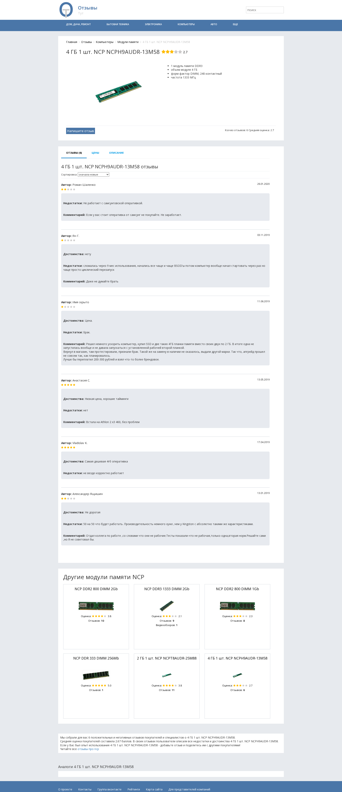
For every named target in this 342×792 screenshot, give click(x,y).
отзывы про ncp (88, 749)
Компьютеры (186, 24)
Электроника (153, 24)
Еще (235, 24)
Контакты (84, 789)
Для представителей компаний (189, 789)
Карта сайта (154, 789)
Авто (214, 24)
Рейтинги (133, 789)
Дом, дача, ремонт (78, 24)
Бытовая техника (118, 24)
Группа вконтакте (109, 789)
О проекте (65, 789)
